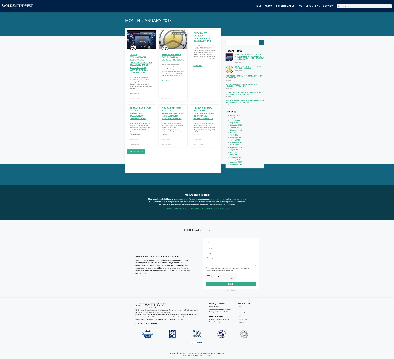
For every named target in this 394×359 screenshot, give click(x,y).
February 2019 (235, 137)
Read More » (134, 93)
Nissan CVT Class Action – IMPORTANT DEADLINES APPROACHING (140, 113)
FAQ (301, 6)
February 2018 (235, 157)
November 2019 (236, 125)
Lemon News (313, 6)
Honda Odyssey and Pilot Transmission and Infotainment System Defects (204, 113)
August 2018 (234, 150)
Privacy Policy (231, 290)
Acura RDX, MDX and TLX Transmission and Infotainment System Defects (173, 113)
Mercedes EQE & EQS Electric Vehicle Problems (173, 57)
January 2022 (235, 120)
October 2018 (235, 145)
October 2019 (235, 128)
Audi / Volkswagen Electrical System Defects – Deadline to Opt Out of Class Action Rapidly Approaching (249, 57)
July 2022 (233, 118)
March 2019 (234, 135)
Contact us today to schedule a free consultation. (197, 208)
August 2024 (234, 115)
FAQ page (142, 273)
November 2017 (236, 164)
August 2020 (234, 123)
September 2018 (236, 147)
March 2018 (234, 155)
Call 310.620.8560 (146, 323)
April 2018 (233, 152)
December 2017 (236, 162)
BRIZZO (209, 355)
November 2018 (236, 142)
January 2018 (235, 160)
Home (259, 6)
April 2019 (233, 132)
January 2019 (235, 140)
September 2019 (236, 130)
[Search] (261, 42)
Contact (328, 6)
